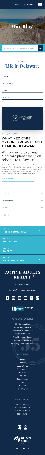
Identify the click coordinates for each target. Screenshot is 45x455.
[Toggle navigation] (40, 5)
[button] (40, 48)
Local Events (30, 4)
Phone (17, 4)
